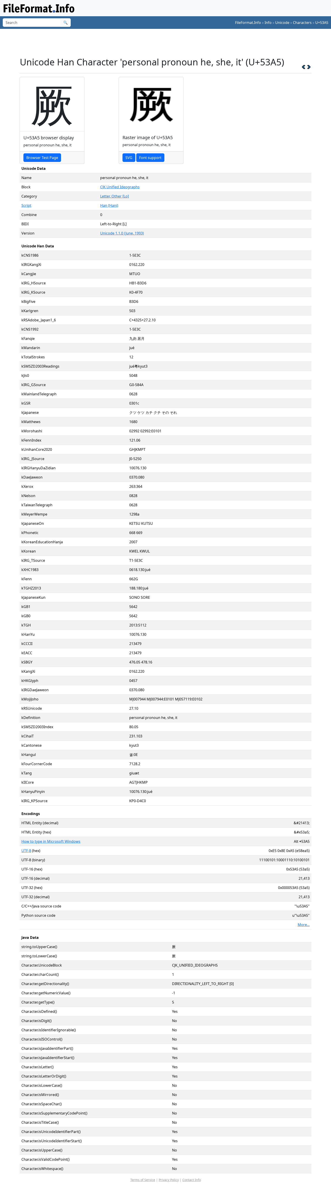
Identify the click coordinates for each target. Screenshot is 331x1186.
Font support (150, 157)
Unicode (282, 22)
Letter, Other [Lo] (114, 196)
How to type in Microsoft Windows (50, 841)
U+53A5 (321, 22)
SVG (128, 157)
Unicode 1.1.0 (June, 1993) (122, 233)
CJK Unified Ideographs (120, 186)
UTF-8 (26, 850)
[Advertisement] (168, 42)
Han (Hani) (109, 205)
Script (26, 205)
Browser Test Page (42, 157)
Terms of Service (142, 1180)
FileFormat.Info (248, 22)
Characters (302, 22)
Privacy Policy (169, 1180)
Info (268, 22)
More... (304, 924)
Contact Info (191, 1180)
